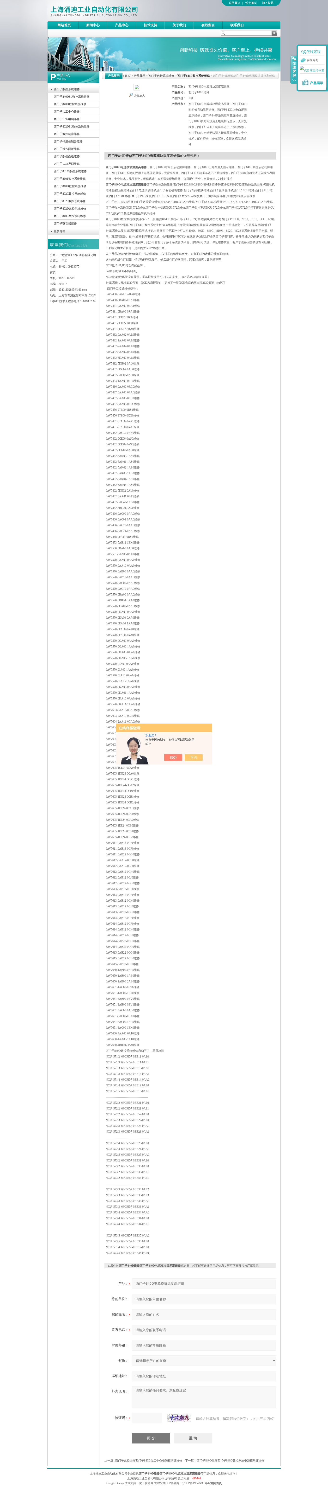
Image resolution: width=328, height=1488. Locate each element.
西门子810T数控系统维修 (70, 178)
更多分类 (59, 231)
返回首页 (234, 3)
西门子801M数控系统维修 (70, 171)
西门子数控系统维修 (67, 89)
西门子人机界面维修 (67, 164)
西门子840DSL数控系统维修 (72, 96)
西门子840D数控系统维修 (70, 104)
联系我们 (237, 25)
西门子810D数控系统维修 (70, 186)
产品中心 (121, 25)
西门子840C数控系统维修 (70, 216)
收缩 (293, 69)
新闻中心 (93, 25)
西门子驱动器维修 (65, 223)
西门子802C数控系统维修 (70, 193)
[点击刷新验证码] (179, 1418)
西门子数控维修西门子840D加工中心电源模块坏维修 (148, 1460)
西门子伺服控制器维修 (68, 141)
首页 (128, 75)
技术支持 (150, 25)
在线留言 (208, 25)
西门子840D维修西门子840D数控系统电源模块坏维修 (230, 1460)
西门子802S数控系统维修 (70, 201)
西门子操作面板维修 (67, 149)
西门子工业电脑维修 (67, 119)
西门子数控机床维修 (67, 134)
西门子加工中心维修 (67, 111)
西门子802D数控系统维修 (70, 208)
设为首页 (251, 3)
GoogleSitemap (115, 1483)
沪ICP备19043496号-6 (196, 1483)
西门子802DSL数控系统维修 (72, 126)
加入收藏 (267, 3)
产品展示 (139, 75)
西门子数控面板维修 (67, 156)
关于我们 (179, 25)
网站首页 (64, 25)
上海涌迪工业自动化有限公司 (113, 10)
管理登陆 (160, 1483)
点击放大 (139, 95)
